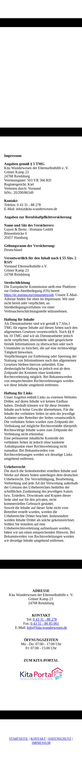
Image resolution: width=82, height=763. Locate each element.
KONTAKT (38, 738)
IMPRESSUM (41, 743)
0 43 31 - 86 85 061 (45, 623)
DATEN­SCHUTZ (59, 738)
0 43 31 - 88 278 (45, 619)
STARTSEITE (18, 738)
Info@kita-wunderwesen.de (47, 628)
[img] (41, 68)
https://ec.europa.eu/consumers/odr (29, 295)
